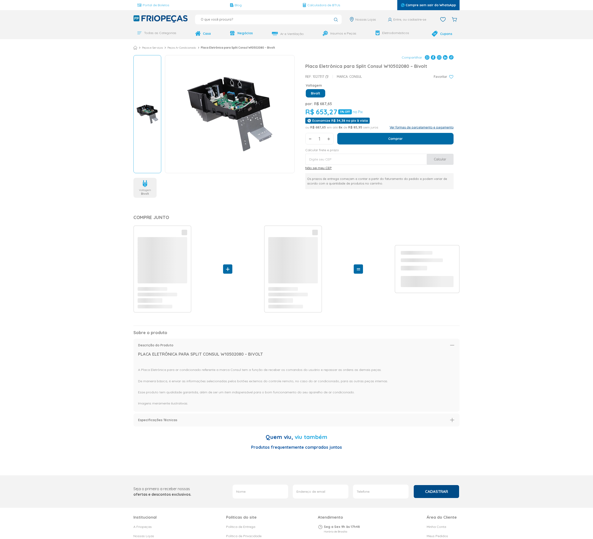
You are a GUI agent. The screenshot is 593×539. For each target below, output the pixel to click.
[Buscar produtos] (335, 20)
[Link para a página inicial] (135, 47)
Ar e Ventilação (292, 34)
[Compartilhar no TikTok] (451, 57)
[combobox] (268, 19)
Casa (207, 33)
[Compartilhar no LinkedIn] (445, 57)
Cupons (446, 34)
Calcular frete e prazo (322, 149)
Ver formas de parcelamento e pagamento (422, 127)
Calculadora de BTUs (323, 5)
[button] (315, 93)
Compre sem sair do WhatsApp (431, 5)
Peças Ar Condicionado (181, 47)
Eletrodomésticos (395, 33)
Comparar (151, 337)
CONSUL (355, 76)
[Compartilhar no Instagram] (439, 57)
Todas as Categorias (160, 33)
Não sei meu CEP (318, 167)
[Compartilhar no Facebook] (433, 57)
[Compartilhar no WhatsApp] (427, 57)
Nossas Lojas (365, 19)
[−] (310, 138)
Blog (238, 5)
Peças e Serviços (152, 47)
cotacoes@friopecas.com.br (347, 520)
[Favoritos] (443, 19)
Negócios (245, 33)
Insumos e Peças (343, 33)
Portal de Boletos (156, 5)
